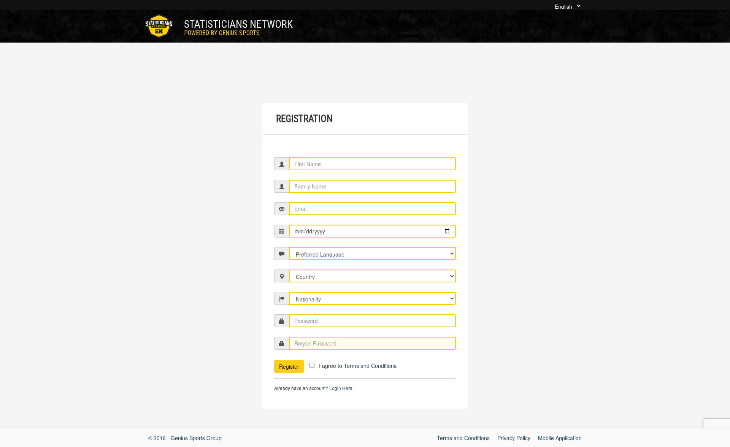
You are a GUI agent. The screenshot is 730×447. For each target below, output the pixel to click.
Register (289, 366)
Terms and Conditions (370, 365)
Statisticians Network (238, 27)
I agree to (358, 365)
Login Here (340, 388)
